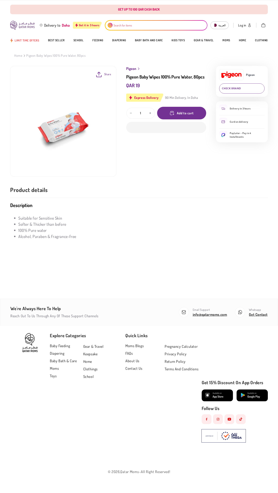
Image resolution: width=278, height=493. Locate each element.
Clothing (261, 40)
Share (107, 74)
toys (53, 376)
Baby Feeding (60, 346)
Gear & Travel (204, 40)
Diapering (119, 40)
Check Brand (231, 88)
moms (54, 368)
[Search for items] (110, 25)
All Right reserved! (155, 471)
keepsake (90, 354)
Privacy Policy (175, 354)
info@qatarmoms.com (210, 314)
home (87, 361)
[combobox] (156, 25)
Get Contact (258, 314)
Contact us (133, 368)
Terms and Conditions (181, 369)
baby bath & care (63, 361)
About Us (132, 361)
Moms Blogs (134, 346)
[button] (166, 127)
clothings (90, 369)
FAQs (129, 353)
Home (242, 40)
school (88, 376)
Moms (226, 40)
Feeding (97, 40)
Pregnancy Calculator (181, 346)
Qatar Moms (129, 471)
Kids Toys (178, 40)
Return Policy (175, 361)
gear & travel (93, 346)
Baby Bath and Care (149, 40)
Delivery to (52, 25)
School (78, 40)
